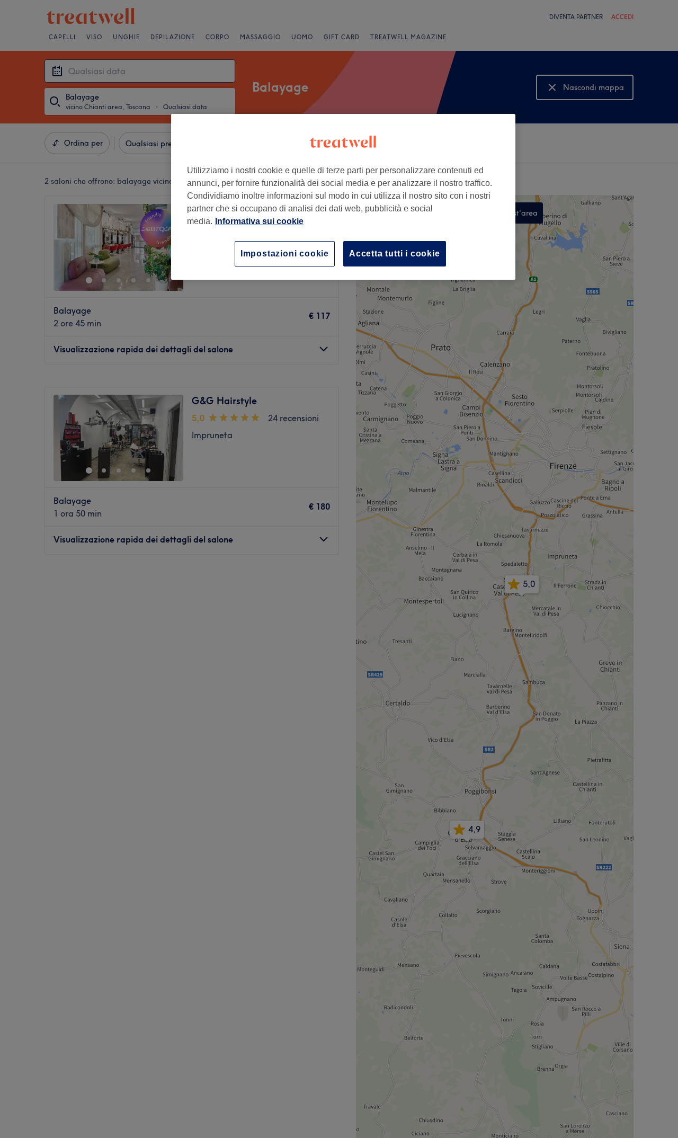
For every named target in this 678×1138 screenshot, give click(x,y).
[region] (343, 197)
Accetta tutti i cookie (394, 253)
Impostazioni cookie (284, 253)
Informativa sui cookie (259, 221)
